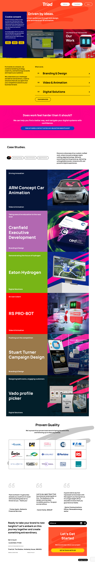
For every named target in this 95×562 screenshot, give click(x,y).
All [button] (9, 158)
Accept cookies (21, 42)
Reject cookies (8, 42)
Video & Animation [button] (30, 158)
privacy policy (10, 31)
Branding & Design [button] (17, 158)
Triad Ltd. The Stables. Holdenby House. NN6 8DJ (25, 549)
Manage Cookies (83, 560)
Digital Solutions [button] (43, 158)
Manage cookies (15, 42)
